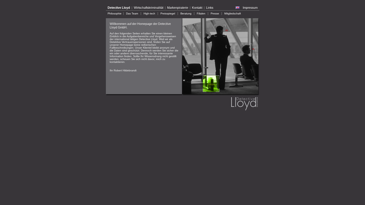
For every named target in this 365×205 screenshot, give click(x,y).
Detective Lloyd (119, 7)
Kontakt (197, 7)
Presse (215, 13)
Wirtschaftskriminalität (148, 7)
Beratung (185, 13)
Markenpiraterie (177, 7)
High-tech (149, 13)
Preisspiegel (167, 13)
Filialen (201, 13)
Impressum (250, 7)
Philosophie (114, 13)
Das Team (132, 13)
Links (209, 7)
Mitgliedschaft (232, 13)
